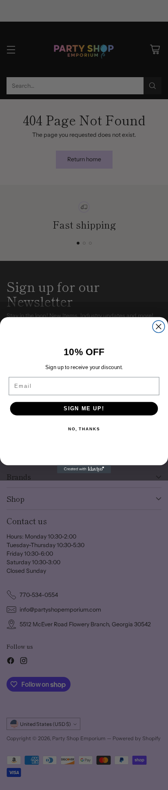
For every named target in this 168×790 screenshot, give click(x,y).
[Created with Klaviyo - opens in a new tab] (84, 469)
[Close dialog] (159, 326)
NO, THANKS (84, 428)
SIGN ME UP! (84, 408)
